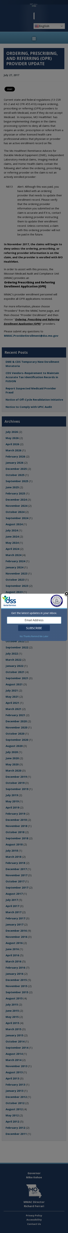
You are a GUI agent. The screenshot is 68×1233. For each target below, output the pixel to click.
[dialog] (34, 617)
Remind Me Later (39, 636)
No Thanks (25, 636)
